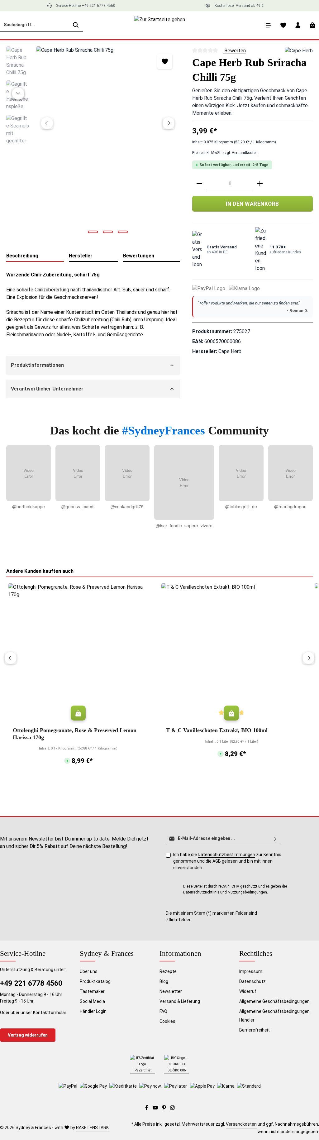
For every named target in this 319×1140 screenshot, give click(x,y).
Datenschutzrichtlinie (201, 892)
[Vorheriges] (47, 123)
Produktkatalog (95, 981)
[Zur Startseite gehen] (159, 25)
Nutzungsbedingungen (247, 892)
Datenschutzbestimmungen (226, 854)
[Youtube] (156, 1108)
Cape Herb (229, 351)
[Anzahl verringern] (199, 183)
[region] (93, 142)
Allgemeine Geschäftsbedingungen (274, 1001)
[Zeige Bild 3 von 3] (123, 232)
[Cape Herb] (299, 51)
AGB (216, 861)
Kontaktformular (49, 1012)
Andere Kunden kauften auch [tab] (40, 571)
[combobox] (34, 25)
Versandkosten (241, 1124)
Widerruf (247, 991)
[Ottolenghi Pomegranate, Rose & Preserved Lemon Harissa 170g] (78, 653)
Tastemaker (92, 991)
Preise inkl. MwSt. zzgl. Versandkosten (225, 153)
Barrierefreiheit (254, 1029)
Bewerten (234, 51)
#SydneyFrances (165, 430)
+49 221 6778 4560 (31, 983)
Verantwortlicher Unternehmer (47, 389)
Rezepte (168, 971)
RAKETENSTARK (92, 1127)
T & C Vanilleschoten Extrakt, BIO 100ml (217, 730)
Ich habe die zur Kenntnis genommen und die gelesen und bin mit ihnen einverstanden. (227, 861)
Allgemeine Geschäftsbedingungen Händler (274, 1016)
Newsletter (171, 991)
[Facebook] (147, 1108)
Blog (164, 981)
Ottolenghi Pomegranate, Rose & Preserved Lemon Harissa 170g (74, 733)
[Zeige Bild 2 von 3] (108, 232)
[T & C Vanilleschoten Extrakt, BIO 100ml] (231, 653)
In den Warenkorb (252, 204)
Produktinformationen (37, 365)
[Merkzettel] (283, 25)
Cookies (167, 1021)
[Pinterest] (164, 1108)
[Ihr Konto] (297, 25)
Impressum (250, 971)
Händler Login (93, 1011)
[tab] (35, 256)
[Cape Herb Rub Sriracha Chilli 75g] (107, 141)
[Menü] (268, 25)
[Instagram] (172, 1108)
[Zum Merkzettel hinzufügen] (164, 61)
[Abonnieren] (275, 838)
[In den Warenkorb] (78, 713)
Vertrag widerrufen (28, 1034)
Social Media (92, 1001)
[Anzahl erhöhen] (260, 183)
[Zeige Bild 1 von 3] (93, 232)
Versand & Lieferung (180, 1001)
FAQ (163, 1011)
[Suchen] (76, 25)
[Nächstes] (168, 123)
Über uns (89, 971)
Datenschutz (252, 981)
